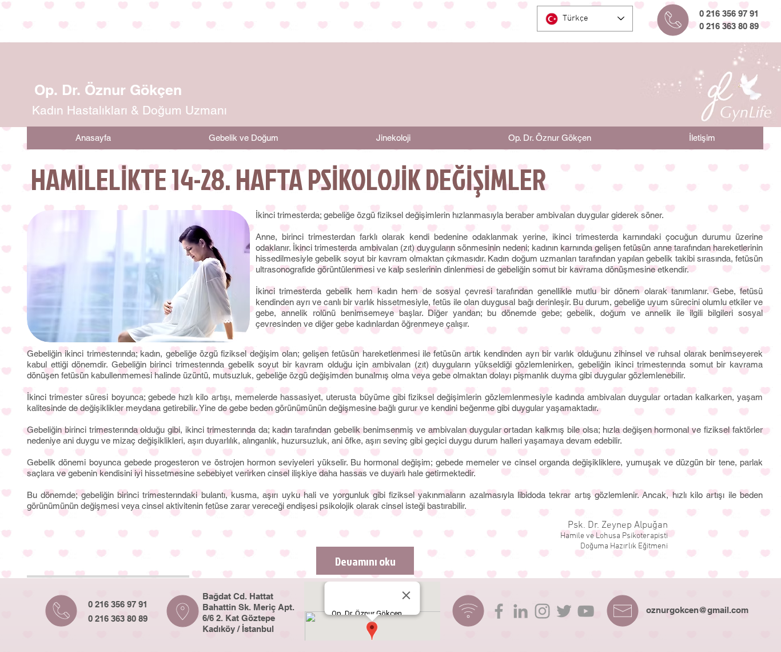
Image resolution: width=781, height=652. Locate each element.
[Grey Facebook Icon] (499, 611)
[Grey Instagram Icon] (542, 611)
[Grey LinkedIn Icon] (521, 611)
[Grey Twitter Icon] (564, 611)
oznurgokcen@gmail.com (697, 610)
